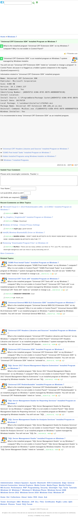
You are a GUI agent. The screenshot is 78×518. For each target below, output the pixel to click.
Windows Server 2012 (10, 492)
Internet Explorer (26, 485)
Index (30, 497)
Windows (26, 502)
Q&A (70, 502)
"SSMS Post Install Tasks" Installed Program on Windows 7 (26, 152)
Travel (18, 504)
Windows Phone (40, 490)
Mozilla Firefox (65, 485)
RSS (35, 497)
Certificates (50, 502)
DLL (37, 502)
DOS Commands (54, 483)
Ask (45, 497)
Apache (33, 483)
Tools (65, 488)
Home (3, 37)
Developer (11, 502)
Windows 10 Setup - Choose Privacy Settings (21, 225)
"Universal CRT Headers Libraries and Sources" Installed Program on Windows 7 (35, 149)
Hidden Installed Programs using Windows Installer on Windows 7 (29, 156)
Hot (8, 497)
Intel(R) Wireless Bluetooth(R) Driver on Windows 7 (24, 232)
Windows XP (58, 492)
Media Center (40, 485)
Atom (40, 497)
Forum (29, 504)
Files (42, 502)
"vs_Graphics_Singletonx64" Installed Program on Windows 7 (28, 217)
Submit (24, 197)
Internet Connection (9, 485)
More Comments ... (8, 253)
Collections (15, 497)
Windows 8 (27, 490)
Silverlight (53, 488)
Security (44, 488)
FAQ (24, 504)
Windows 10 (6, 490)
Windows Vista (46, 492)
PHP (25, 488)
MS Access (5, 488)
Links (65, 502)
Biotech (4, 504)
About (24, 497)
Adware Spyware (21, 483)
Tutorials (73, 488)
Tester (3, 502)
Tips (60, 488)
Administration (7, 483)
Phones (11, 504)
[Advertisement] (39, 20)
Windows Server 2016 (29, 492)
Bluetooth (41, 483)
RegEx (59, 502)
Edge (64, 483)
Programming (34, 488)
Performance (16, 488)
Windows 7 (12, 37)
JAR (32, 502)
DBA (19, 502)
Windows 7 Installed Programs (16, 160)
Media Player (52, 485)
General (71, 483)
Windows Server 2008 (57, 490)
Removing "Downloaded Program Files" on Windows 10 (25, 243)
